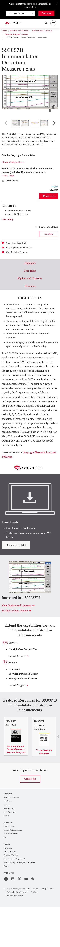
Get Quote (49, 245)
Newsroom (8, 888)
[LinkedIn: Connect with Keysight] (12, 919)
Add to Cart (49, 207)
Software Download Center (25, 709)
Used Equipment (11, 851)
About (7, 884)
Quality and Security (12, 895)
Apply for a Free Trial (18, 253)
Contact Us (30, 817)
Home (4, 31)
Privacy (42, 929)
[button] (30, 92)
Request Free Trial (16, 581)
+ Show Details (9, 186)
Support (8, 862)
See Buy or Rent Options (17, 646)
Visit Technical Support (19, 263)
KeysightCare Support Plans (26, 685)
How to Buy (8, 230)
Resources (15, 705)
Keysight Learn (10, 847)
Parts (6, 877)
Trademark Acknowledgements (29, 932)
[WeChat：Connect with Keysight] (33, 919)
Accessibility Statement (17, 936)
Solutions (8, 843)
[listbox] (30, 127)
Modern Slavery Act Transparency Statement (22, 903)
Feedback (49, 932)
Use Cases (8, 839)
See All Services (19, 692)
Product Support (11, 865)
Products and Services (22, 31)
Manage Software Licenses (25, 714)
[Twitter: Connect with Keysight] (19, 919)
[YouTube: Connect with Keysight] (26, 919)
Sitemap (51, 929)
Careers (7, 906)
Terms (9, 932)
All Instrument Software (16, 34)
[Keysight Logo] (15, 23)
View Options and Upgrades (21, 258)
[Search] (46, 23)
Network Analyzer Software (18, 38)
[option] (16, 127)
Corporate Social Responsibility (17, 899)
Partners (7, 855)
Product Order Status (13, 873)
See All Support (19, 721)
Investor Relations (11, 891)
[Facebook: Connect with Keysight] (6, 919)
